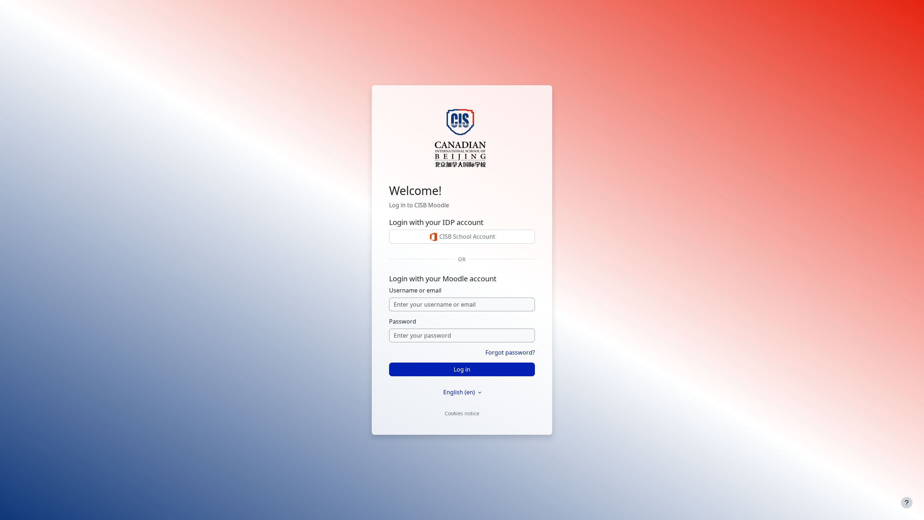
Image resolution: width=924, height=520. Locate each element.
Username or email (415, 290)
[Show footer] (906, 502)
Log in (462, 369)
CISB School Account (466, 236)
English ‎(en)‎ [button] (459, 392)
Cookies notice (462, 413)
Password (402, 321)
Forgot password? (510, 352)
